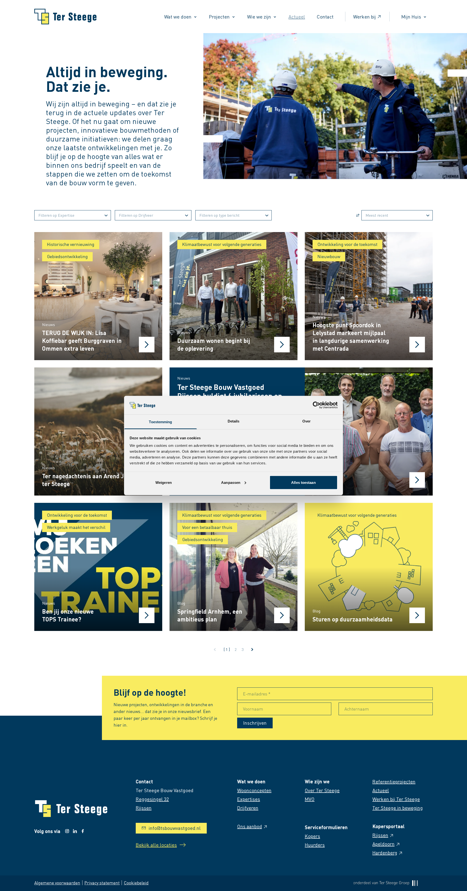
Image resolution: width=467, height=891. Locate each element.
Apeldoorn (383, 844)
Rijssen (380, 835)
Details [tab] (234, 421)
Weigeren (163, 482)
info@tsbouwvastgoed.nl (175, 828)
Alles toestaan (303, 482)
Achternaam (356, 709)
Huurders (315, 845)
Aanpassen (230, 482)
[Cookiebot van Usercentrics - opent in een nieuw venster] (316, 405)
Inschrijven (255, 723)
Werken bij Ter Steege (396, 799)
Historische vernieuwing (70, 244)
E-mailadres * (256, 693)
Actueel (296, 16)
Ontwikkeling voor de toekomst (347, 244)
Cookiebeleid (136, 882)
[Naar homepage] (65, 16)
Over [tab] (306, 421)
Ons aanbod (249, 826)
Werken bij (364, 16)
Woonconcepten (254, 790)
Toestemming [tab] (160, 422)
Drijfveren (247, 808)
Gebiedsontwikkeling (67, 256)
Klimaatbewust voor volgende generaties (221, 244)
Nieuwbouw (328, 256)
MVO (309, 799)
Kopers (312, 836)
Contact (325, 16)
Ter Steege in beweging (397, 808)
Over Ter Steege (322, 790)
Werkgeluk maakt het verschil (76, 527)
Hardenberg (384, 852)
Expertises (248, 799)
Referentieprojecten (393, 781)
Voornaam (253, 709)
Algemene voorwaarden (57, 882)
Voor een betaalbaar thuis (207, 527)
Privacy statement (102, 882)
